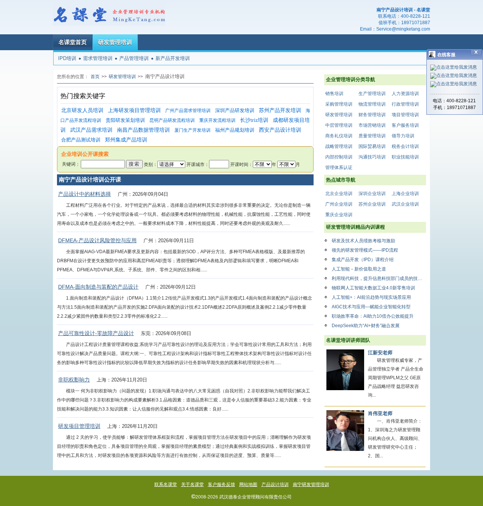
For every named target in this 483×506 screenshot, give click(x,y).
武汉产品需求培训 (91, 130)
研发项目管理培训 (79, 426)
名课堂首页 (72, 42)
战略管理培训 (338, 146)
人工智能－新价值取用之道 (359, 269)
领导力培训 (403, 135)
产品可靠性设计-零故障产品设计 (96, 333)
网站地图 (248, 484)
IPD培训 (67, 58)
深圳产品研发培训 (234, 110)
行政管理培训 (405, 104)
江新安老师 (380, 352)
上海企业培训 (405, 193)
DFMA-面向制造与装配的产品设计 (98, 287)
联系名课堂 (165, 484)
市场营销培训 (372, 125)
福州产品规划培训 (234, 130)
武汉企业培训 (405, 204)
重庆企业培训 (338, 214)
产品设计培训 (275, 484)
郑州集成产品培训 (126, 140)
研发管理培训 (115, 42)
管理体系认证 (338, 167)
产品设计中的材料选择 (84, 194)
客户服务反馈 (221, 484)
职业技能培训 (405, 157)
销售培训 (334, 93)
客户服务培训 (405, 125)
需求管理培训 (97, 58)
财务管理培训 (372, 114)
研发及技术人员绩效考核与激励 (363, 240)
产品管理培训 (134, 58)
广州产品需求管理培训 (188, 110)
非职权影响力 (74, 380)
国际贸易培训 (372, 146)
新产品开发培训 (172, 58)
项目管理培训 (405, 114)
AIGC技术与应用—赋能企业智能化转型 (371, 306)
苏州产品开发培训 (280, 110)
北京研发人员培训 (82, 110)
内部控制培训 (338, 157)
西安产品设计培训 (280, 130)
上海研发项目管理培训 (134, 110)
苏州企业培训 (372, 204)
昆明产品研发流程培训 (172, 120)
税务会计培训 (405, 146)
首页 (95, 76)
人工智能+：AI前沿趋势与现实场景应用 (371, 297)
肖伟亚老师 (380, 413)
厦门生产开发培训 (192, 130)
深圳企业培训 (372, 193)
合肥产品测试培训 (80, 140)
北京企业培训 (338, 193)
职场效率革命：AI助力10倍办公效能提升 (373, 316)
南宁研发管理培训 (311, 484)
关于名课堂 (192, 484)
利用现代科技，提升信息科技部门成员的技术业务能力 (379, 278)
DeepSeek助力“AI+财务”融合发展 (366, 325)
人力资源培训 (405, 93)
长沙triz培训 (254, 120)
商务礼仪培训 (338, 135)
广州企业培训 (338, 204)
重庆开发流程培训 (217, 120)
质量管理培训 (372, 135)
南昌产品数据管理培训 (143, 130)
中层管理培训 (338, 125)
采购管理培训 (338, 104)
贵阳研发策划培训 (125, 120)
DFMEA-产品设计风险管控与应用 (97, 240)
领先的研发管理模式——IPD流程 (365, 250)
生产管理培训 (372, 93)
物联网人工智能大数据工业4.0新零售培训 (373, 288)
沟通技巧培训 (372, 157)
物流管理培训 (372, 104)
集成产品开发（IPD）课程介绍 (363, 259)
